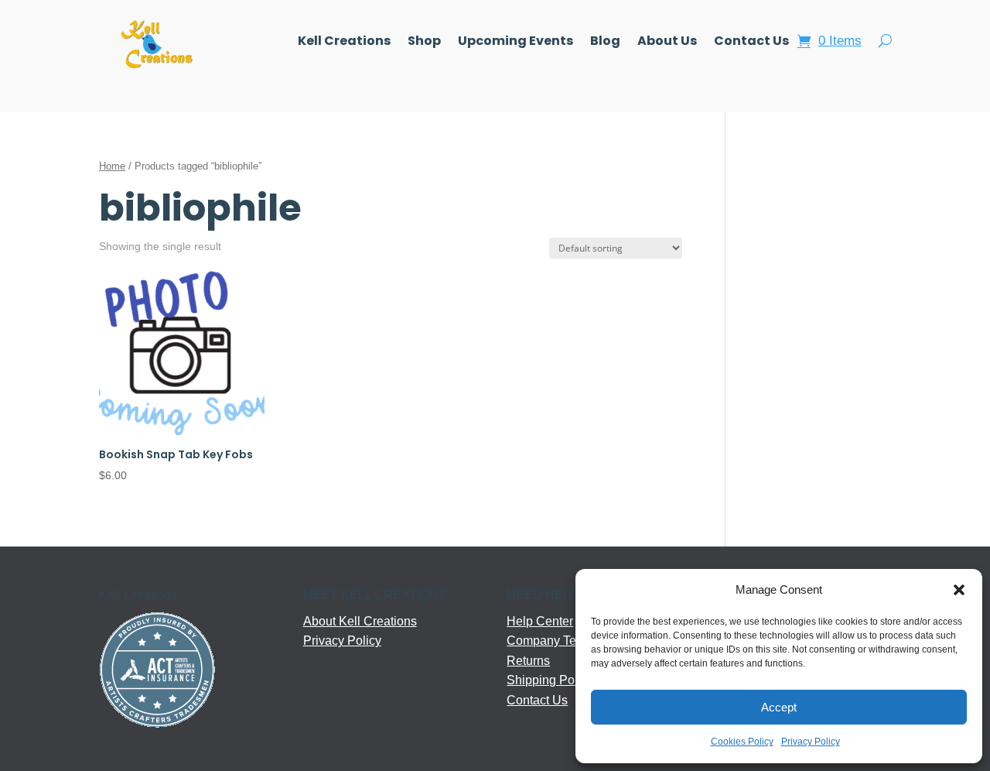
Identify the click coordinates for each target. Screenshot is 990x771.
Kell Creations (344, 43)
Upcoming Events (515, 43)
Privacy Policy (810, 741)
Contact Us (751, 43)
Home (112, 166)
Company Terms (551, 640)
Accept (779, 707)
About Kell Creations (360, 621)
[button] (959, 590)
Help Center (540, 621)
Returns (528, 660)
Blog (605, 43)
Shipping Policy (550, 680)
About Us (667, 43)
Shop (424, 43)
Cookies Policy (742, 741)
